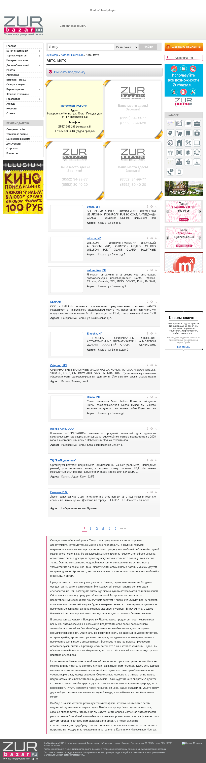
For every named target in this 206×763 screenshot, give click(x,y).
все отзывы (183, 347)
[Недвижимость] (179, 143)
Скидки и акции (15, 84)
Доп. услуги (13, 143)
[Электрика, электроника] (179, 172)
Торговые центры (16, 55)
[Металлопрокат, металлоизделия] (170, 143)
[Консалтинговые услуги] (197, 124)
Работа (10, 70)
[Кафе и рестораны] (188, 124)
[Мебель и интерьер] (188, 133)
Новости (11, 108)
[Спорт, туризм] (188, 162)
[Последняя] (125, 529)
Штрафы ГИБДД (16, 79)
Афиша (10, 103)
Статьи (10, 113)
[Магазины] (179, 133)
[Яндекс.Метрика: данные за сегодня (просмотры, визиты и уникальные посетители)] (192, 743)
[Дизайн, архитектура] (179, 124)
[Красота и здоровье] (170, 133)
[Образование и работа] (197, 143)
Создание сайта (16, 129)
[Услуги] (170, 172)
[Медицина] (197, 133)
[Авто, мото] (170, 124)
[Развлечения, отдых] (197, 152)
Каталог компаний (17, 50)
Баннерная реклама (18, 139)
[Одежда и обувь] (170, 153)
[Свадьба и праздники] (179, 162)
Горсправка (13, 99)
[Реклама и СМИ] (170, 162)
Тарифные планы (17, 134)
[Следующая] (121, 529)
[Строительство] (197, 162)
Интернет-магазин (17, 60)
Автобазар (12, 74)
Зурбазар (52, 54)
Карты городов (15, 89)
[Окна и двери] (179, 152)
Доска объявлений (17, 65)
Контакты (12, 153)
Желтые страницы (17, 94)
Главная (11, 46)
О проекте (12, 148)
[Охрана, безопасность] (188, 153)
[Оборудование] (188, 143)
